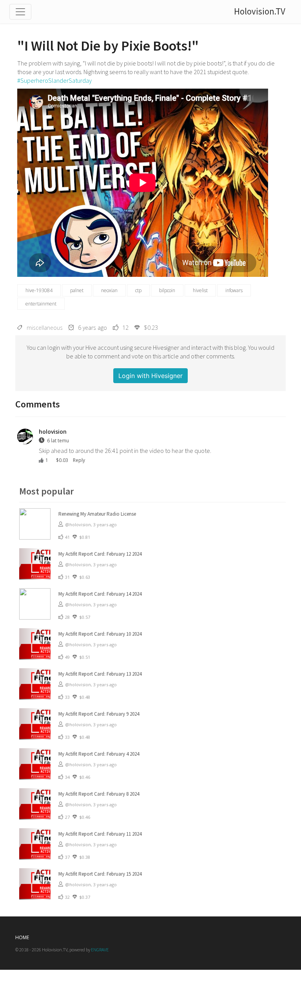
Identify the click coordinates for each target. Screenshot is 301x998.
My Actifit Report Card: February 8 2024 (98, 794)
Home (22, 937)
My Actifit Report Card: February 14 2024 (99, 594)
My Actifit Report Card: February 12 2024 (99, 554)
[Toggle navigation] (20, 12)
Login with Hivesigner (150, 376)
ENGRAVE (100, 950)
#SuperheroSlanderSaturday (54, 80)
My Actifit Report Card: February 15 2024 (99, 874)
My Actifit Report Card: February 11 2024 (99, 834)
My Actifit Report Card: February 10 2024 (99, 634)
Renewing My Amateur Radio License (97, 514)
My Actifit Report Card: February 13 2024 (99, 674)
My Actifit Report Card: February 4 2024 (98, 754)
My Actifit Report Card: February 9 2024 (98, 714)
